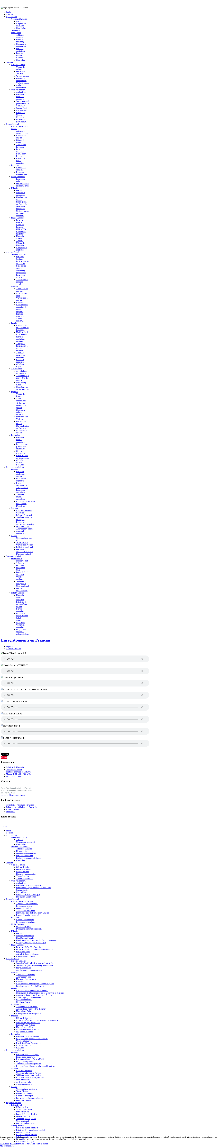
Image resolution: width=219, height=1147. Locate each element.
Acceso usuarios (12, 809)
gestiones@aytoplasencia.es (13, 795)
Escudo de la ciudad (14, 776)
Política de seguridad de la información (21, 807)
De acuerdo (4, 1143)
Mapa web (10, 812)
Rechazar (13, 1143)
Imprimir (9, 646)
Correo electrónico (13, 649)
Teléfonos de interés (14, 769)
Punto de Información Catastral (18, 772)
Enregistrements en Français (25, 640)
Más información (7, 1146)
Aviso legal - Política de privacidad (20, 805)
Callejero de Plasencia (15, 767)
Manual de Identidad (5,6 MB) (18, 774)
